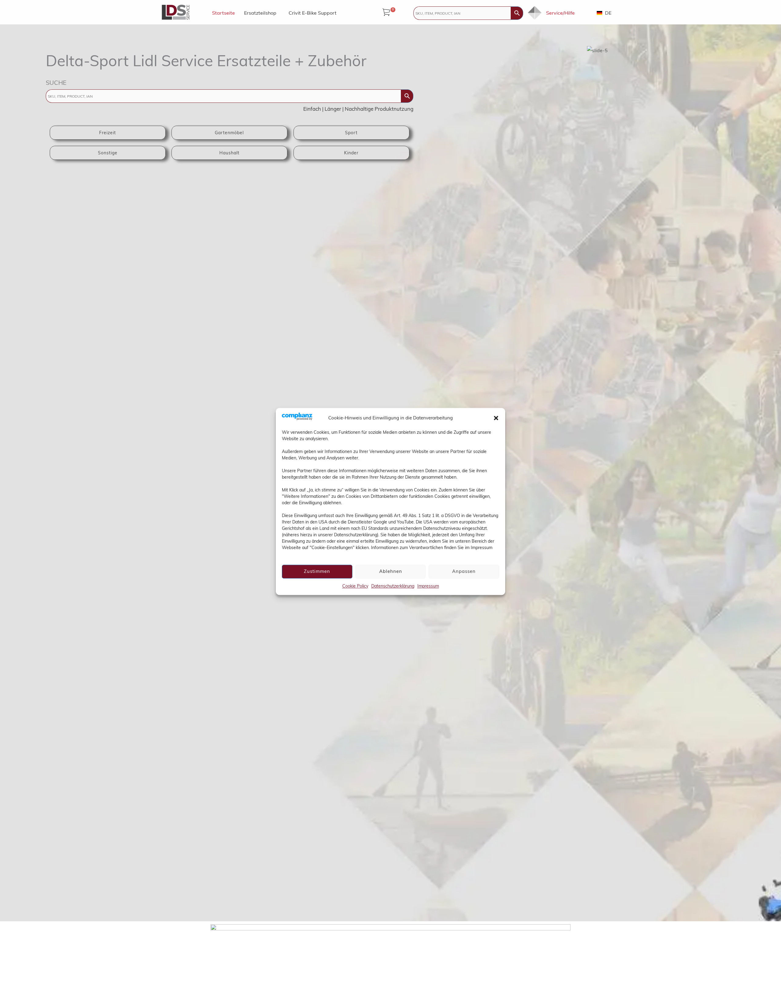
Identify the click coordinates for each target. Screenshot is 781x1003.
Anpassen (464, 571)
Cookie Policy (355, 586)
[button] (496, 418)
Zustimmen (317, 571)
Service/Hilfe (560, 13)
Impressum (428, 586)
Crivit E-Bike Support (313, 13)
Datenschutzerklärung (392, 586)
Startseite (223, 13)
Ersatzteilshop (260, 13)
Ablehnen (390, 571)
